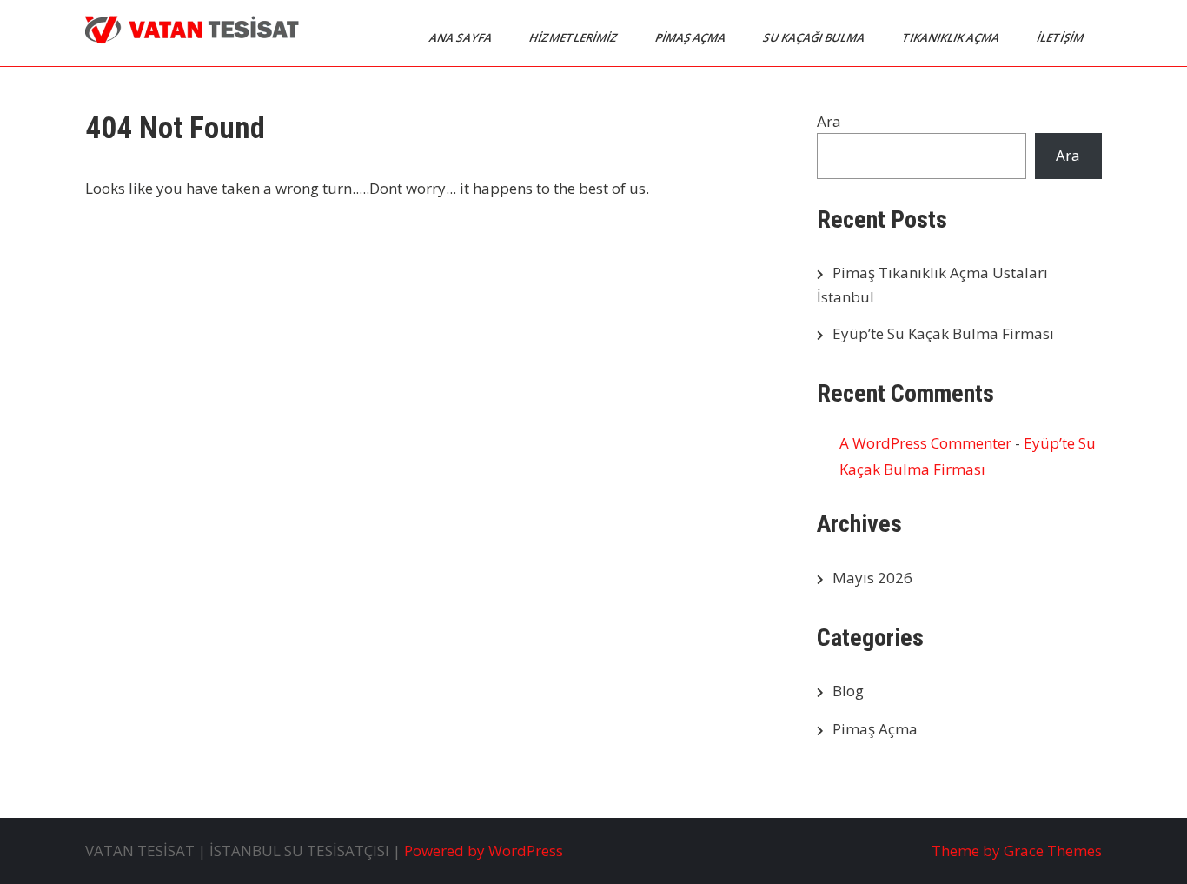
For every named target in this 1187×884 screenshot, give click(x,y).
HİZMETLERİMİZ (574, 37)
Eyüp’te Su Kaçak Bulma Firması (943, 333)
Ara (829, 121)
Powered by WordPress (483, 851)
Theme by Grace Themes (1017, 851)
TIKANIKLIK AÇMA (952, 37)
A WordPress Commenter (925, 443)
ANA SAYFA (462, 37)
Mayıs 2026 (872, 578)
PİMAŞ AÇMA (691, 37)
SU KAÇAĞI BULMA (815, 37)
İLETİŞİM (1061, 37)
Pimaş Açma (875, 729)
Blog (848, 691)
